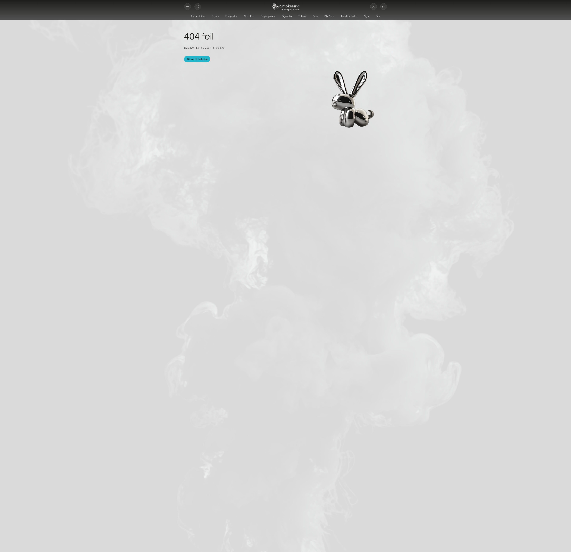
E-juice (215, 16)
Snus (315, 16)
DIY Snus (329, 16)
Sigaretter (287, 16)
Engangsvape (268, 16)
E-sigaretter (231, 16)
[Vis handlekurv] (383, 6)
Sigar (367, 16)
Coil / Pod (249, 16)
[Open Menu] (187, 6)
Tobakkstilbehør (349, 16)
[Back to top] (566, 547)
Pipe (378, 16)
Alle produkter (198, 16)
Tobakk (302, 16)
